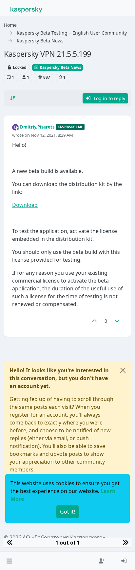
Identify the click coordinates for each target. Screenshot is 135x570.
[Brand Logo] (26, 9)
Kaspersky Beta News (60, 67)
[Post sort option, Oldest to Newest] (13, 98)
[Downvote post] (117, 321)
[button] (9, 560)
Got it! (67, 511)
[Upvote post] (94, 321)
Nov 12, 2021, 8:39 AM (52, 135)
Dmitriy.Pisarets (37, 127)
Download (25, 204)
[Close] (123, 370)
